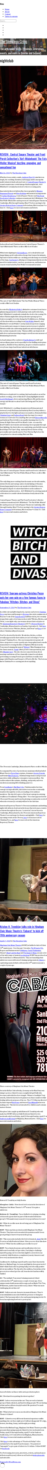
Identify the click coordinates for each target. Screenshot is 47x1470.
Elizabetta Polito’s (15, 309)
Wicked (26, 647)
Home (7, 9)
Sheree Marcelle (41, 417)
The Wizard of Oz (37, 948)
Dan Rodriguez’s (29, 340)
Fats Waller (29, 321)
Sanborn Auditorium (7, 1118)
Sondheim (8, 787)
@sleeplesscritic (39, 1455)
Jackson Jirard (19, 415)
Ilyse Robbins (21, 193)
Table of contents (11, 16)
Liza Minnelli (33, 1102)
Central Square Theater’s (36, 182)
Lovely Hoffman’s (6, 399)
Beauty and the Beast (13, 953)
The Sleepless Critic (13, 41)
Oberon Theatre (37, 623)
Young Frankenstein (34, 950)
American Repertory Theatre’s (14, 623)
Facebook (5, 1448)
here (11, 207)
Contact (8, 14)
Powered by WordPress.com (10, 1462)
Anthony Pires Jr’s (28, 177)
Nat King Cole (19, 787)
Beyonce (26, 614)
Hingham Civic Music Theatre (10, 945)
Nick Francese (13, 775)
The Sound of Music (30, 953)
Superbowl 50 (20, 616)
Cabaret (41, 960)
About (7, 11)
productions (24, 955)
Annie (16, 649)
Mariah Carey (8, 652)
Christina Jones (5, 415)
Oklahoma (23, 950)
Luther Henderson (9, 195)
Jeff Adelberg (22, 252)
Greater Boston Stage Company (11, 205)
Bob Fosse (15, 1102)
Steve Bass (15, 773)
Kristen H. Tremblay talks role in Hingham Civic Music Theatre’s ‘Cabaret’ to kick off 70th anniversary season (22, 930)
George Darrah (39, 773)
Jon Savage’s (13, 260)
